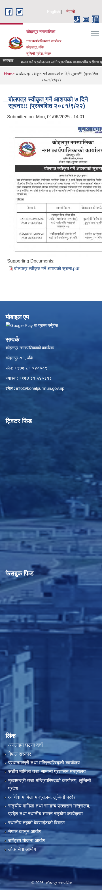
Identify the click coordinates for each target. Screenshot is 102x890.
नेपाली (70, 11)
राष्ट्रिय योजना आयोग (26, 840)
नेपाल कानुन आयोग (24, 831)
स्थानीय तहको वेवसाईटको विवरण (36, 823)
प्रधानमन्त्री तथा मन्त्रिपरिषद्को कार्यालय (44, 763)
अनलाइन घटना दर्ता (25, 745)
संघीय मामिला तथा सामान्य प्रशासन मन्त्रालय (47, 771)
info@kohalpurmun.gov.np (40, 388)
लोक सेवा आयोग (22, 849)
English (53, 11)
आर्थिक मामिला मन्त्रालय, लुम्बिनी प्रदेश (42, 797)
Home (9, 74)
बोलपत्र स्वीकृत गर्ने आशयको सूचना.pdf (46, 268)
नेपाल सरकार (19, 754)
